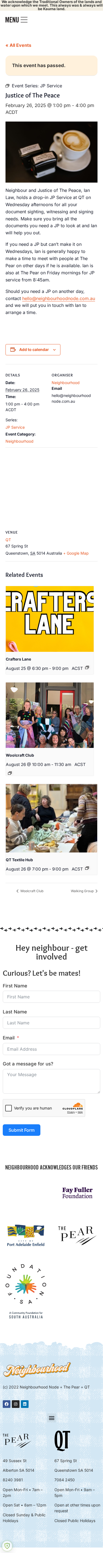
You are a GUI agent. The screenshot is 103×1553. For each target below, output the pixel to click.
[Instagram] (16, 1404)
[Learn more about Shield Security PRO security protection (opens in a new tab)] (7, 1546)
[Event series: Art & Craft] (87, 667)
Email (9, 1038)
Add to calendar (34, 349)
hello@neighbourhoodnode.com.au (58, 298)
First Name (15, 986)
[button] (51, 1417)
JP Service (15, 427)
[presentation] (50, 619)
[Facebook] (6, 1404)
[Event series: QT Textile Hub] (87, 868)
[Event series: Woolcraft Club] (10, 773)
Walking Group (82, 891)
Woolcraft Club (20, 755)
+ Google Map (76, 553)
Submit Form (22, 1130)
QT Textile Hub (19, 859)
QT (8, 539)
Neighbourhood (19, 441)
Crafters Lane (18, 659)
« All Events (18, 45)
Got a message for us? (28, 1064)
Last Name (15, 1012)
